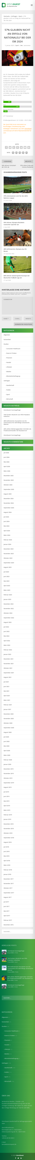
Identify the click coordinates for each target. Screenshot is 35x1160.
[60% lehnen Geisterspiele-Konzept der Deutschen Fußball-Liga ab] (17, 264)
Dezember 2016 (8, 925)
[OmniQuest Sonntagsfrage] (4, 952)
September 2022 (9, 618)
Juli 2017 (6, 902)
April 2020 (7, 750)
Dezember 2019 (8, 769)
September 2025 (9, 489)
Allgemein (7, 335)
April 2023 (7, 585)
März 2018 (7, 865)
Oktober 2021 (8, 668)
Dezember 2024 (8, 498)
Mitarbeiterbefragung (13, 376)
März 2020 (7, 755)
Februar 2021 (8, 705)
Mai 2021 (6, 691)
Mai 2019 (6, 801)
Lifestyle (9, 367)
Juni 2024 (6, 521)
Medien (8, 371)
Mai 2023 (6, 581)
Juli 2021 (6, 682)
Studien (6, 344)
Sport (20, 16)
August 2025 (7, 494)
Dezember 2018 (8, 824)
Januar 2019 (7, 819)
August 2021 (7, 677)
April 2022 (7, 641)
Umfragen (14, 16)
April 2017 (7, 916)
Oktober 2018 (8, 833)
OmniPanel (28, 128)
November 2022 (9, 608)
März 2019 (7, 810)
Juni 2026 (6, 457)
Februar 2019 (8, 815)
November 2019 (9, 773)
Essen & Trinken (11, 353)
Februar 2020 (8, 760)
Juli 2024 (6, 517)
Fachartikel (7, 339)
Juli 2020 (6, 737)
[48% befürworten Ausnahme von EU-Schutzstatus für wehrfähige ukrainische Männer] (4, 968)
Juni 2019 (6, 796)
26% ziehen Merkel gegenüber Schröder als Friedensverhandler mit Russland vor (17, 429)
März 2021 (7, 700)
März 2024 (7, 535)
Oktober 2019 (8, 778)
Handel (8, 362)
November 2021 (9, 663)
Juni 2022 (6, 631)
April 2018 (7, 860)
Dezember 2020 (8, 714)
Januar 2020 (7, 764)
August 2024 (7, 512)
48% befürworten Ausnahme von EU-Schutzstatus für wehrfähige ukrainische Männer (16, 422)
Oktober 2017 (8, 888)
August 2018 (7, 842)
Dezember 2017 (8, 879)
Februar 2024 (8, 540)
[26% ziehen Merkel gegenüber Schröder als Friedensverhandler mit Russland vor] (4, 978)
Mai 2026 (6, 462)
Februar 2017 (8, 920)
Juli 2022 (6, 627)
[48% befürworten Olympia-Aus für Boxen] (17, 238)
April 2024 (7, 531)
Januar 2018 (7, 874)
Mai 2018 (6, 856)
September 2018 (9, 838)
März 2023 (7, 590)
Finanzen (9, 358)
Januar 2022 (7, 654)
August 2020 (7, 732)
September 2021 (9, 673)
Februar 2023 (8, 595)
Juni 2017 (6, 906)
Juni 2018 (6, 851)
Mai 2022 (6, 636)
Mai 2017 (6, 911)
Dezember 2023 (8, 549)
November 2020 (9, 718)
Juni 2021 (6, 686)
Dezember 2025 (8, 475)
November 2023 (9, 553)
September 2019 (9, 783)
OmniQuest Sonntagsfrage (12, 410)
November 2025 (9, 480)
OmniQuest (20, 1155)
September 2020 (9, 728)
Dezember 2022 (8, 604)
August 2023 (7, 567)
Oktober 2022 (8, 613)
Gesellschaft (10, 385)
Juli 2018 (6, 847)
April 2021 (7, 695)
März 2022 (7, 645)
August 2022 (7, 622)
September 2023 (9, 563)
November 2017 (9, 883)
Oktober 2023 (8, 558)
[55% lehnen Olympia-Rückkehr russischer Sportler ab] (17, 211)
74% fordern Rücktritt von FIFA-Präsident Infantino (17, 415)
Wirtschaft (9, 399)
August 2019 (7, 787)
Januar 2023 (7, 599)
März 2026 (7, 471)
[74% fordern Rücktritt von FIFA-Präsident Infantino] (4, 959)
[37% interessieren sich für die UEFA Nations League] (17, 184)
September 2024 (9, 508)
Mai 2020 (6, 746)
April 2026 (7, 466)
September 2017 (9, 893)
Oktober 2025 (8, 485)
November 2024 (9, 503)
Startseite (7, 16)
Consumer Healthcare (13, 348)
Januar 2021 (7, 709)
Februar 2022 (8, 650)
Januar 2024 (7, 544)
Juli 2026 (6, 453)
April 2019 (7, 805)
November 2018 (9, 828)
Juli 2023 (6, 572)
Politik (8, 390)
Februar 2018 (8, 870)
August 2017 (7, 897)
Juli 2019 (6, 792)
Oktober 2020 (8, 723)
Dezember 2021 (8, 659)
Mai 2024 (6, 526)
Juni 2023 (6, 576)
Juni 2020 (6, 741)
